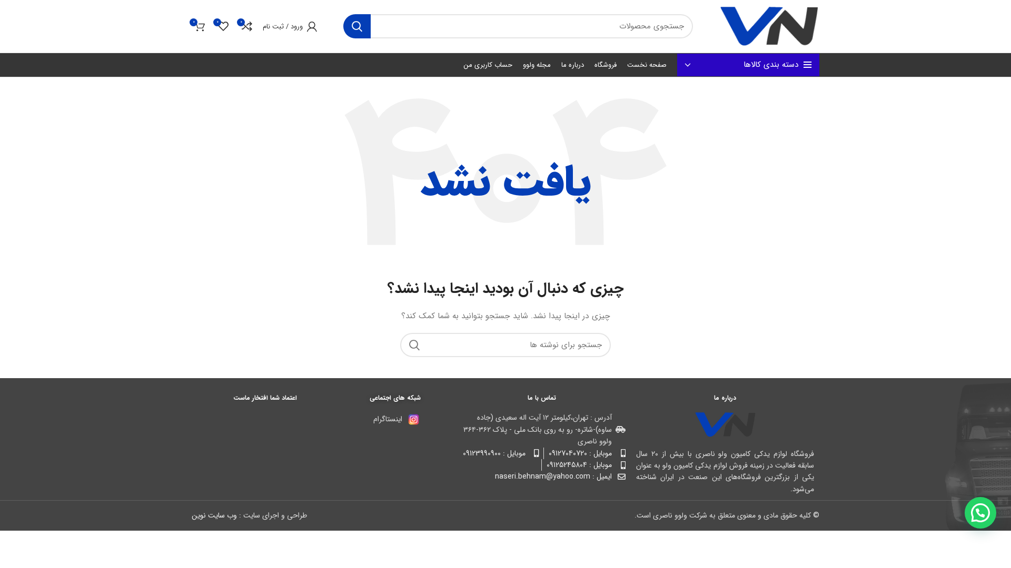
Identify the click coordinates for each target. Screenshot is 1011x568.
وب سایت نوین (214, 515)
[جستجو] (357, 26)
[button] (980, 513)
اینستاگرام (387, 419)
